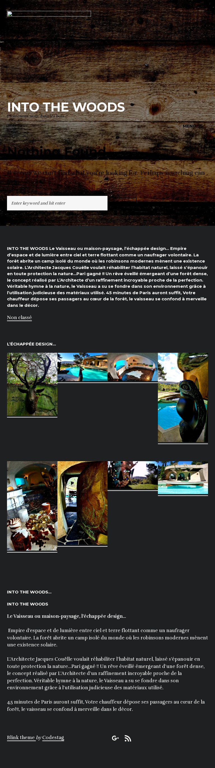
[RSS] (128, 738)
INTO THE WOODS (66, 107)
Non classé (19, 318)
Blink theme (21, 738)
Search (123, 203)
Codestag (53, 738)
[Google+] (115, 738)
